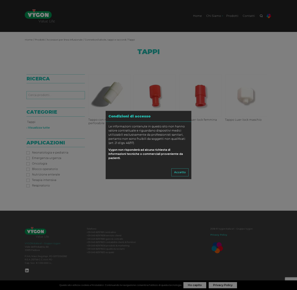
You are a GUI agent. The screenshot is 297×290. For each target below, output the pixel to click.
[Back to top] (287, 280)
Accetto (180, 172)
